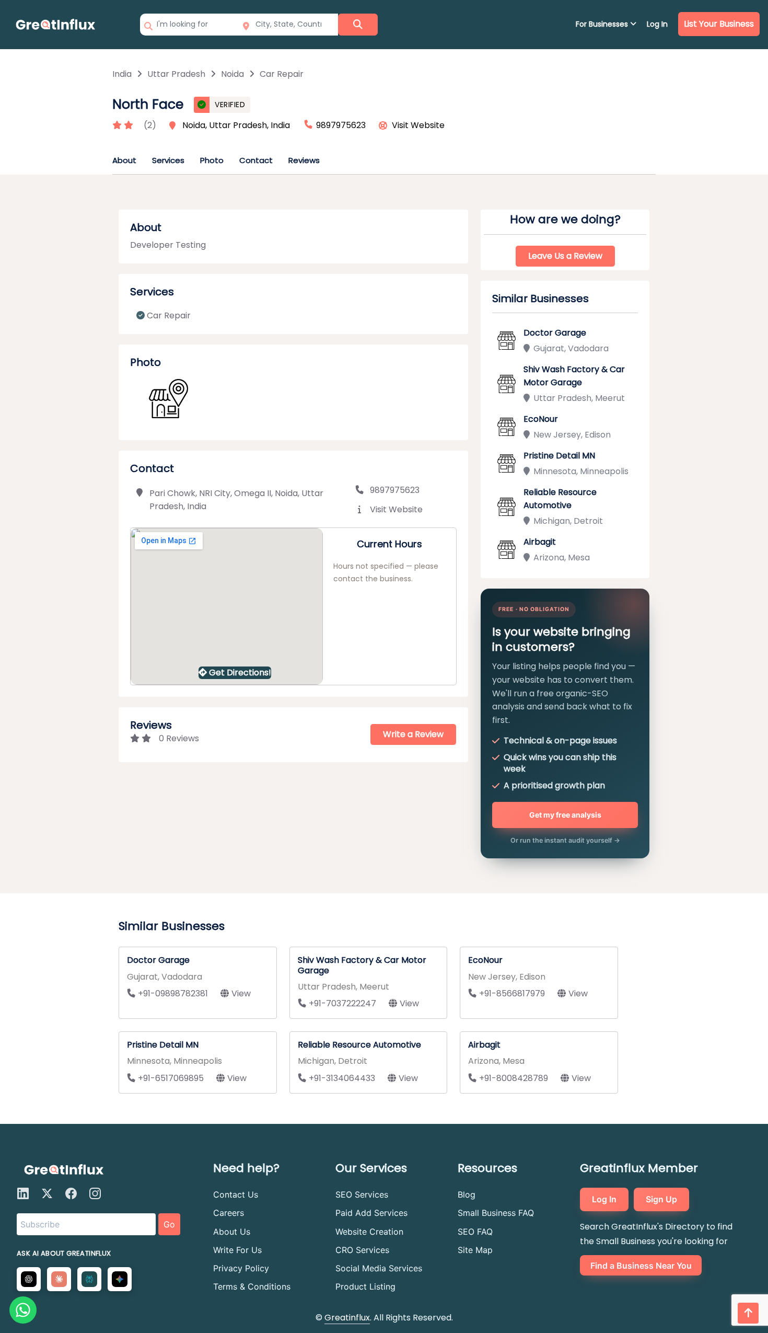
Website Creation (369, 1231)
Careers (228, 1213)
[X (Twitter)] (47, 1193)
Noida (232, 74)
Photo (212, 160)
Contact (256, 160)
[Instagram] (95, 1193)
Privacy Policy (241, 1268)
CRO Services (362, 1250)
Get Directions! (240, 672)
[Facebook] (71, 1193)
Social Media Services (378, 1268)
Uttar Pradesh (176, 74)
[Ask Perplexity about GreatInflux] (89, 1279)
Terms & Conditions (251, 1286)
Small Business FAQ (496, 1213)
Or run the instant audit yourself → (565, 840)
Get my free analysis (565, 814)
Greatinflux (347, 1318)
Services (168, 160)
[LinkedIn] (23, 1193)
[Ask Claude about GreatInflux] (59, 1279)
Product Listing (365, 1286)
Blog (466, 1194)
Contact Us (235, 1194)
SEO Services (361, 1194)
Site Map (475, 1250)
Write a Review (413, 734)
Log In (657, 24)
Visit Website (418, 125)
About (124, 160)
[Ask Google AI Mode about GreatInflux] (120, 1279)
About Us (231, 1231)
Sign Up (661, 1199)
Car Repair (282, 74)
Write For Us (237, 1250)
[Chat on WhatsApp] (23, 1310)
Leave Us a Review (565, 256)
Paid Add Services (371, 1213)
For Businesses (603, 24)
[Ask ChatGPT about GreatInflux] (29, 1279)
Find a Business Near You (641, 1265)
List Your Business (719, 24)
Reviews (304, 160)
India (122, 74)
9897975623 (395, 490)
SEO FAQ (475, 1231)
